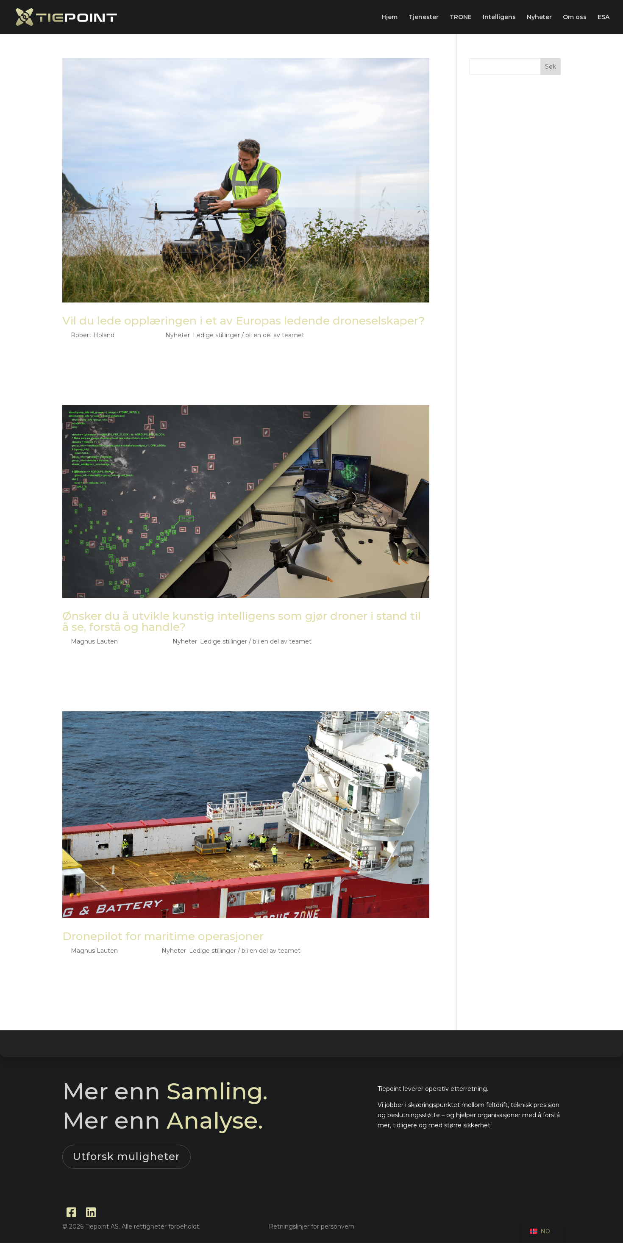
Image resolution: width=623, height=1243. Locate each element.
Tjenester (424, 17)
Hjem (389, 17)
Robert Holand (92, 335)
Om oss (575, 17)
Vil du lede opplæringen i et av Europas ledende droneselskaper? (243, 320)
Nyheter (539, 17)
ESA (603, 17)
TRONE (461, 17)
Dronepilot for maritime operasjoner (163, 936)
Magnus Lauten (94, 641)
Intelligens (499, 17)
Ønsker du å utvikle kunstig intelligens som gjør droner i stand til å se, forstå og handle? (241, 621)
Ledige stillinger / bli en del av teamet (248, 335)
